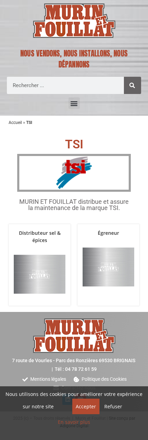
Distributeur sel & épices (40, 236)
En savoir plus (74, 422)
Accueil (15, 122)
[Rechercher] (132, 85)
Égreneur (108, 233)
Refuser (113, 406)
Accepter (86, 406)
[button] (74, 103)
